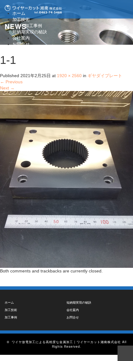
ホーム (9, 302)
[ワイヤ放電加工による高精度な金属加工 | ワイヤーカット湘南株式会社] (33, 9)
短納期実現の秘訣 (29, 31)
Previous (11, 81)
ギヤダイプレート (105, 75)
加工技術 (21, 19)
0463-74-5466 (31, 50)
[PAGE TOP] (125, 353)
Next (7, 87)
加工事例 (33, 25)
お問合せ (21, 44)
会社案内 (21, 37)
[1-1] (66, 178)
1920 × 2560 (69, 75)
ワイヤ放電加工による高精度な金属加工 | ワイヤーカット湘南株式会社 (66, 342)
